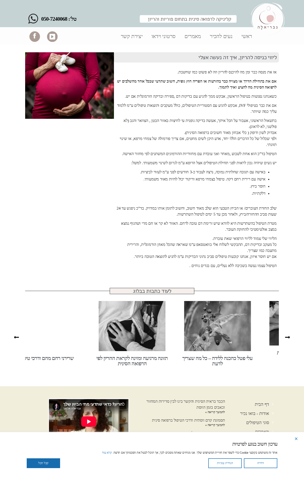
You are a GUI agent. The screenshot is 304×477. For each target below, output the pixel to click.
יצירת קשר (132, 36)
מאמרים (192, 36)
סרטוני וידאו (164, 36)
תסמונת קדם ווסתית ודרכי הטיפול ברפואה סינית (188, 420)
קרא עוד (107, 452)
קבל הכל (43, 463)
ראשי (246, 36)
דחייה (260, 463)
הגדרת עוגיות (225, 463)
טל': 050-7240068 (59, 19)
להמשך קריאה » (215, 412)
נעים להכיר (221, 36)
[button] (16, 337)
